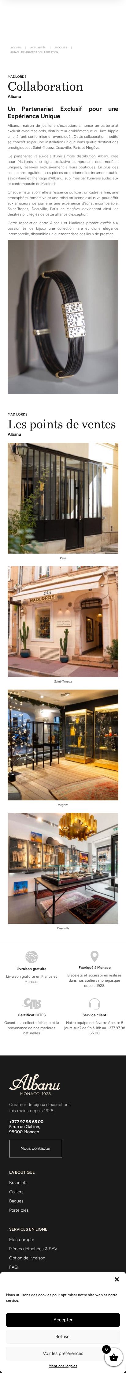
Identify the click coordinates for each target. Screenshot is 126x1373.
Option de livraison (27, 1258)
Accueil (15, 47)
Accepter (63, 1319)
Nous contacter (35, 1148)
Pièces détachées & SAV (33, 1248)
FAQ (13, 1267)
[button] (117, 1279)
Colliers (16, 1191)
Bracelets (18, 1182)
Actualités (38, 47)
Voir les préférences (63, 1353)
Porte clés (19, 1210)
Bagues (16, 1201)
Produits (61, 47)
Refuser (63, 1336)
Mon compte (21, 1239)
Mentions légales (63, 1366)
